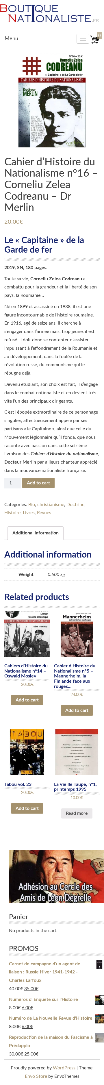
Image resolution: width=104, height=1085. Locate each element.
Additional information (35, 533)
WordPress (64, 1068)
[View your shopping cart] (94, 42)
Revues (44, 512)
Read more (77, 813)
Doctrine (75, 504)
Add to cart (38, 483)
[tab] (36, 533)
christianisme (50, 504)
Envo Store (36, 1076)
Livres (29, 512)
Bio (31, 504)
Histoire (12, 512)
